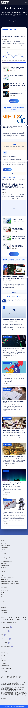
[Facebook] (2, 677)
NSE (2, 657)
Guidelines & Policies (6, 603)
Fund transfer (4, 592)
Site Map (3, 655)
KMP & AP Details (5, 545)
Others (16, 620)
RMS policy (3, 661)
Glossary (3, 567)
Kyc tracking (4, 610)
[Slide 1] (12, 173)
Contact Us (4, 612)
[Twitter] (5, 677)
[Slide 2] (14, 292)
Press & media (4, 547)
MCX (2, 666)
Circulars (3, 597)
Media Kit (3, 553)
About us (3, 543)
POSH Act (3, 670)
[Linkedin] (11, 677)
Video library (4, 563)
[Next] (26, 125)
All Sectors (3, 622)
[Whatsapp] (20, 677)
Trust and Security (5, 665)
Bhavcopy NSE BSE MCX (7, 577)
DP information (5, 595)
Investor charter (5, 599)
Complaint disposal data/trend (8, 601)
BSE (1, 658)
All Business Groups (11, 622)
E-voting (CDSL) (4, 671)
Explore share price (6, 575)
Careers (3, 549)
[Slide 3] (15, 292)
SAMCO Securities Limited (6, 681)
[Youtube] (14, 677)
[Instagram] (8, 677)
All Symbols (22, 620)
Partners (3, 551)
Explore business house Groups (9, 581)
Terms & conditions (5, 653)
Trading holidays (5, 590)
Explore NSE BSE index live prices (10, 583)
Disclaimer (3, 652)
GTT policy (3, 663)
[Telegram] (17, 677)
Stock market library (6, 561)
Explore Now (13, 101)
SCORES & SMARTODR (6, 668)
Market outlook (5, 565)
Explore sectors (5, 579)
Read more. (3, 698)
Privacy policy (4, 660)
